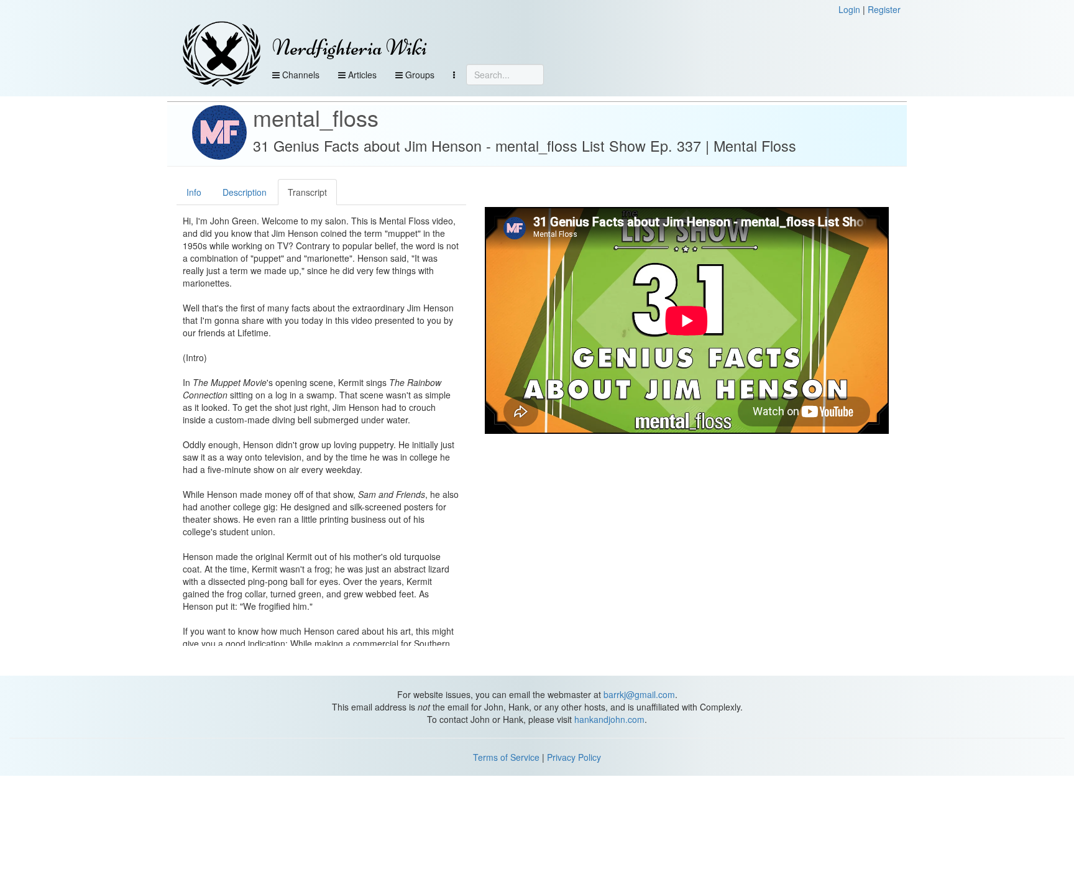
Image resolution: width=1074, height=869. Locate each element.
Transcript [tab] (307, 192)
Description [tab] (245, 192)
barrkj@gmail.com (639, 694)
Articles (361, 74)
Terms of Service (506, 757)
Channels (299, 74)
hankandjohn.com (609, 719)
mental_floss (316, 117)
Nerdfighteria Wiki (349, 47)
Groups (418, 74)
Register (884, 9)
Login (849, 9)
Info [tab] (193, 192)
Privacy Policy (574, 757)
